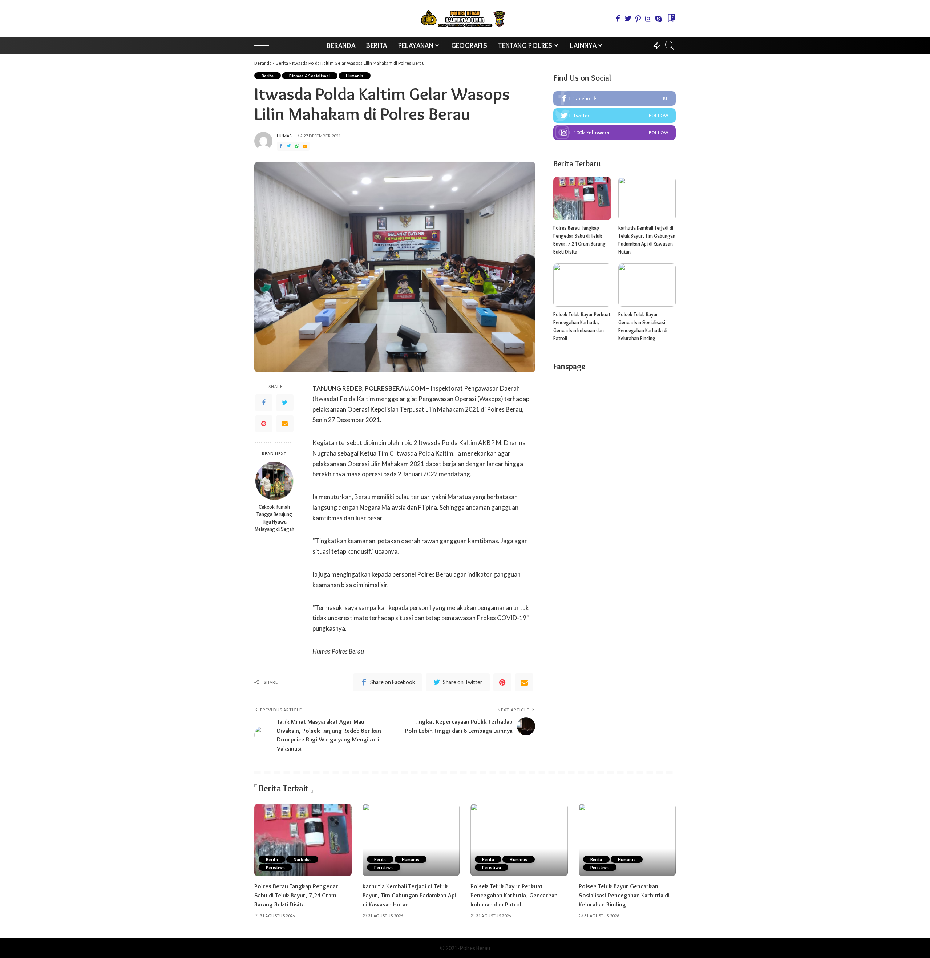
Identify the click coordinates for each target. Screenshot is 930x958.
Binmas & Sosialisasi (309, 75)
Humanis (355, 75)
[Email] (305, 146)
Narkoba (302, 859)
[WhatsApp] (297, 146)
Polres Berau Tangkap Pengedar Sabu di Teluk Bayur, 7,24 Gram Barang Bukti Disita (296, 895)
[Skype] (659, 18)
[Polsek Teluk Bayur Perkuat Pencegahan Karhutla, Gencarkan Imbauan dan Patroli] (582, 285)
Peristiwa (275, 867)
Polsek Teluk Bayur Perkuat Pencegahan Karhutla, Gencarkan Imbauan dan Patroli (514, 895)
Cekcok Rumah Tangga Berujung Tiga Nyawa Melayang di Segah (274, 518)
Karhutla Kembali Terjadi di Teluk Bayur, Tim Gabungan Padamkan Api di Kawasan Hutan (409, 895)
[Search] (670, 45)
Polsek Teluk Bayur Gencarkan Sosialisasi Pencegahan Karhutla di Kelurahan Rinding (624, 895)
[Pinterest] (638, 18)
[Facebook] (618, 18)
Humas (284, 136)
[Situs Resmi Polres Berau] (465, 18)
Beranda (263, 63)
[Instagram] (648, 18)
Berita (282, 63)
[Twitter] (628, 18)
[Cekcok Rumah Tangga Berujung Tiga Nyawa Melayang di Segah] (274, 481)
